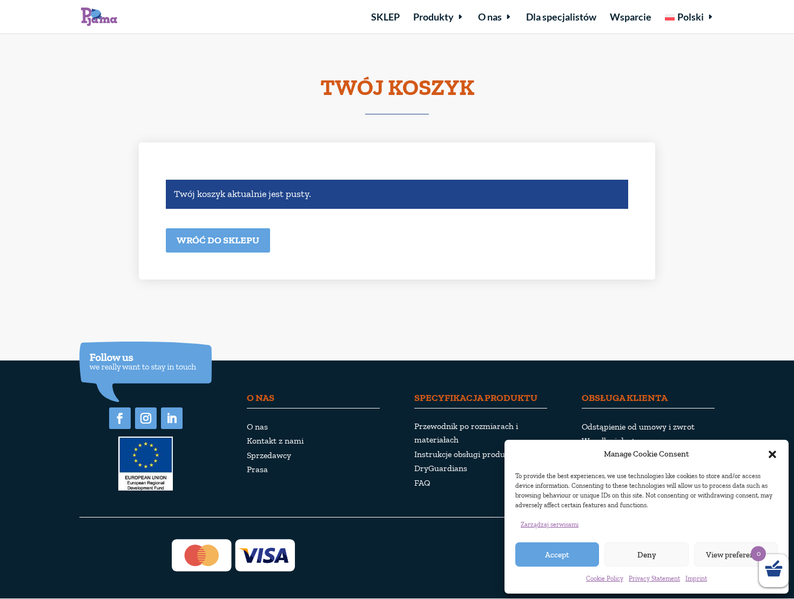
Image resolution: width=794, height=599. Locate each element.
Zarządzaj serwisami (549, 524)
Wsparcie (630, 18)
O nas (490, 18)
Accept (557, 555)
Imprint (696, 578)
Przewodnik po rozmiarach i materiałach (466, 433)
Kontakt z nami (275, 440)
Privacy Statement (654, 578)
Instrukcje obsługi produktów (468, 454)
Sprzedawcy (269, 455)
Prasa (257, 469)
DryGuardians (440, 468)
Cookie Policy (604, 578)
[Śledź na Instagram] (146, 418)
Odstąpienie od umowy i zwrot (638, 426)
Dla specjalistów (561, 18)
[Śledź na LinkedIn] (172, 418)
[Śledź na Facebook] (120, 418)
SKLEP (385, 18)
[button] (772, 454)
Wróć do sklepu (218, 240)
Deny (646, 555)
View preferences (736, 555)
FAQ (422, 483)
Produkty (433, 18)
